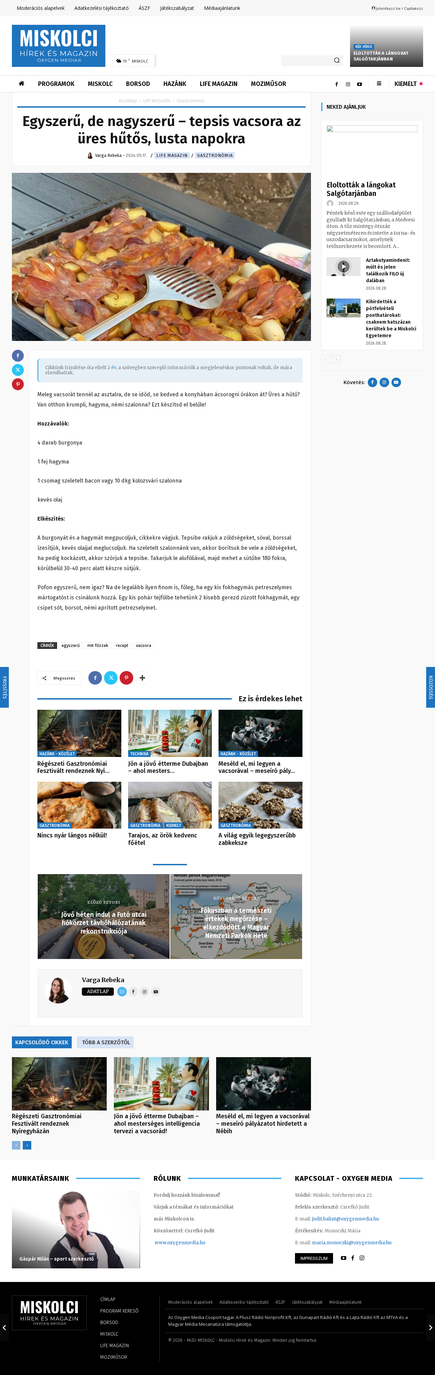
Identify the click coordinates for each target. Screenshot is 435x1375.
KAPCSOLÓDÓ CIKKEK (41, 1042)
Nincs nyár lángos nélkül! (72, 835)
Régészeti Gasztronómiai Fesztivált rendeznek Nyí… (73, 767)
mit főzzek (97, 645)
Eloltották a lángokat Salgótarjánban (380, 56)
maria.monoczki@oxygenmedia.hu (352, 1243)
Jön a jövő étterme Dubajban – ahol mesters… (168, 767)
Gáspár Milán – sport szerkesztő (56, 1259)
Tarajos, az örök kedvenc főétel (162, 839)
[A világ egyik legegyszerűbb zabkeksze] (260, 805)
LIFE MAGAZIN (156, 101)
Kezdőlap (128, 101)
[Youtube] (359, 83)
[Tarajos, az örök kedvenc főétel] (170, 805)
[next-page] (27, 1145)
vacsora (143, 645)
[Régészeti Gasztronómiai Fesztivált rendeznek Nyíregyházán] (79, 733)
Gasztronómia (215, 155)
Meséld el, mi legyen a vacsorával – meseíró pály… (257, 767)
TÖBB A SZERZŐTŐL (106, 1042)
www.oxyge (168, 1243)
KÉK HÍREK (363, 47)
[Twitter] (111, 678)
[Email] (122, 991)
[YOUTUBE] (343, 1258)
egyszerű (71, 645)
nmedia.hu (193, 1243)
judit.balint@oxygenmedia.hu (345, 1219)
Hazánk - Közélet (57, 754)
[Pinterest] (126, 678)
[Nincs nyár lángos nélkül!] (79, 805)
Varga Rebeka (103, 980)
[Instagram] (348, 83)
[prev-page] (16, 1145)
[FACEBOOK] (352, 1258)
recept (122, 645)
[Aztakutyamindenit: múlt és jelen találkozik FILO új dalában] (344, 266)
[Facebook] (336, 83)
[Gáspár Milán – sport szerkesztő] (76, 1229)
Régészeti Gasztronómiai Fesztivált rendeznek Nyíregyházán (47, 1123)
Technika (139, 754)
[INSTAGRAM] (361, 1258)
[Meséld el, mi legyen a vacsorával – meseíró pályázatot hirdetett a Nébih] (260, 733)
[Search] (336, 60)
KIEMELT (173, 825)
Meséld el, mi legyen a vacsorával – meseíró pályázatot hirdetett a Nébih (263, 1123)
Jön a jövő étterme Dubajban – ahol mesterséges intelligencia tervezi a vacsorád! (157, 1123)
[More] (142, 678)
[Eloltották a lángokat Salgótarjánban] (372, 151)
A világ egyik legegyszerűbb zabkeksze (257, 839)
